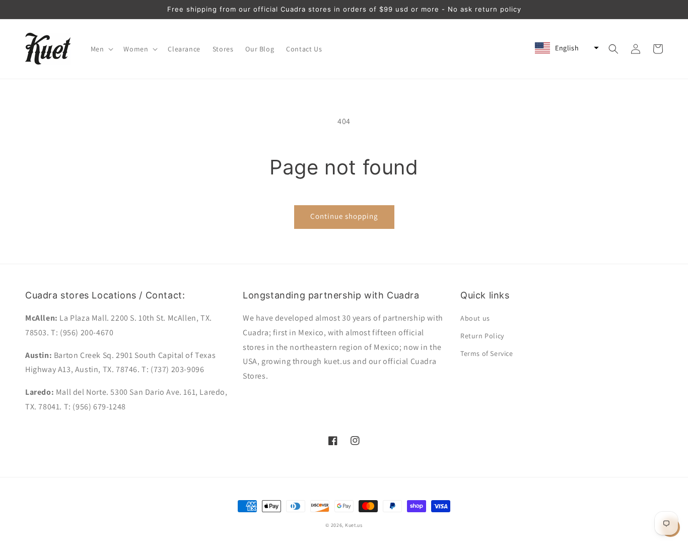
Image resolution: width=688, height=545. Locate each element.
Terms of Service (486, 353)
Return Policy (482, 335)
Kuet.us (354, 525)
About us (475, 318)
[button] (101, 48)
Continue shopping (344, 216)
